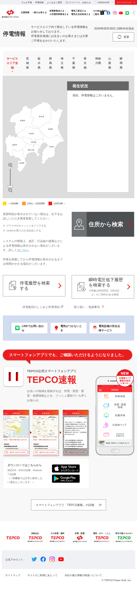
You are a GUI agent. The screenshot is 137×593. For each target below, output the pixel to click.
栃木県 (39, 63)
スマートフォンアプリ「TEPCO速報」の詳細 (65, 504)
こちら (24, 250)
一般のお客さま (39, 12)
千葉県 (73, 63)
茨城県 (27, 63)
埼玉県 (62, 63)
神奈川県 (98, 61)
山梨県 (109, 63)
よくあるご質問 (54, 2)
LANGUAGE (103, 2)
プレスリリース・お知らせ (78, 2)
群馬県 (50, 63)
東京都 (85, 63)
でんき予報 (26, 2)
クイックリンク (124, 2)
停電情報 (39, 2)
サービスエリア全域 (12, 63)
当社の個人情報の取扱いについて (83, 575)
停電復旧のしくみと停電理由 (41, 306)
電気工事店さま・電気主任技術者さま (80, 12)
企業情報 (25, 12)
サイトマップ (12, 575)
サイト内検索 (134, 13)
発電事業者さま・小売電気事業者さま (59, 12)
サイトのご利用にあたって (42, 575)
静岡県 (121, 63)
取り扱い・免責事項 (87, 306)
